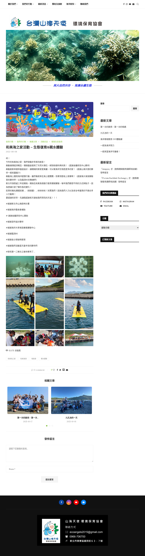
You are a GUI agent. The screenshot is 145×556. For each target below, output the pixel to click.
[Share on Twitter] (60, 370)
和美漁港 (23, 359)
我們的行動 (27, 4)
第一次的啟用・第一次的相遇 (113, 127)
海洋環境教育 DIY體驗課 (111, 139)
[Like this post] (54, 370)
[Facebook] (123, 4)
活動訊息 (44, 142)
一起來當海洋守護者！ (110, 151)
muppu (105, 169)
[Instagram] (127, 4)
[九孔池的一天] (71, 400)
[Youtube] (130, 4)
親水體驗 (44, 359)
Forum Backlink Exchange (114, 178)
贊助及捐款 (57, 4)
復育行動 (9, 142)
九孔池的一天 (71, 417)
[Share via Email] (67, 370)
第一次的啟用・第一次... (27, 417)
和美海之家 (12, 359)
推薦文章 (33, 142)
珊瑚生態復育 (56, 142)
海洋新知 (70, 4)
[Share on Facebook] (57, 370)
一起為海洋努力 (107, 145)
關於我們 (12, 4)
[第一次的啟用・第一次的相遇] (27, 400)
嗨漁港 (33, 359)
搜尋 (102, 103)
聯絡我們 (84, 4)
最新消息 (42, 4)
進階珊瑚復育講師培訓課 (126, 169)
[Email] (133, 4)
